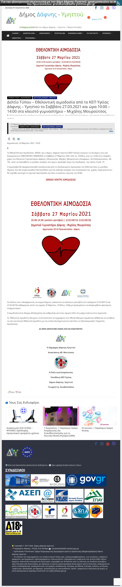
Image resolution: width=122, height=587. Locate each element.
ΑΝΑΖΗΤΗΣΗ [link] (16, 38)
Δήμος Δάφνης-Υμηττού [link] (44, 546)
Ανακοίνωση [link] (25, 115)
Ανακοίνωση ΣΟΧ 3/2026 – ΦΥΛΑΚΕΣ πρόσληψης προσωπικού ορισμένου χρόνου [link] (23, 431)
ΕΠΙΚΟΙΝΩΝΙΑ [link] (30, 38)
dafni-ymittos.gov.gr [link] (57, 571)
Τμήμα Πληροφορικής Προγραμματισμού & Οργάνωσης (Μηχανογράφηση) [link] (66, 551)
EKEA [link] (11, 115)
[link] (119, 3)
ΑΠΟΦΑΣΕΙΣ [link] (106, 33)
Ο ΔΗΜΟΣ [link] (15, 33)
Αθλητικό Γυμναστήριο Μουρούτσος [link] (42, 115)
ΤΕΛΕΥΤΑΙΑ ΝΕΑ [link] (59, 33)
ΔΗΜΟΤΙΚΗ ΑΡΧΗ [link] (29, 33)
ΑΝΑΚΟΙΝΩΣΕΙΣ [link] (44, 33)
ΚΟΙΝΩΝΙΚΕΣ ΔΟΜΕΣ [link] (75, 33)
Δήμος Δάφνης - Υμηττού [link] (62, 115)
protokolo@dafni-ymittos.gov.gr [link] (74, 4)
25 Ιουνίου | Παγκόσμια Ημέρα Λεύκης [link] (97, 429)
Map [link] (111, 131)
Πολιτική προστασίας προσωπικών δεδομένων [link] (27, 465)
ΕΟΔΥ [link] (73, 115)
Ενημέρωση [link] (17, 115)
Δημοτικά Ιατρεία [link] (101, 115)
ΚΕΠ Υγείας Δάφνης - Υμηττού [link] (85, 115)
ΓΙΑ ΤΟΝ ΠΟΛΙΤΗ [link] (92, 33)
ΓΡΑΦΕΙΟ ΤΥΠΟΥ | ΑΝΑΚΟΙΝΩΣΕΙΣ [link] (19, 98)
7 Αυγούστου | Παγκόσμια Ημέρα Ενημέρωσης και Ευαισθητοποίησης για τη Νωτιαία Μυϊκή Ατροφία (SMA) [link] (61, 432)
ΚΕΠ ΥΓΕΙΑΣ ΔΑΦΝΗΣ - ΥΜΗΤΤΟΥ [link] (45, 98)
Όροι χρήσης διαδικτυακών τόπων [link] (66, 465)
